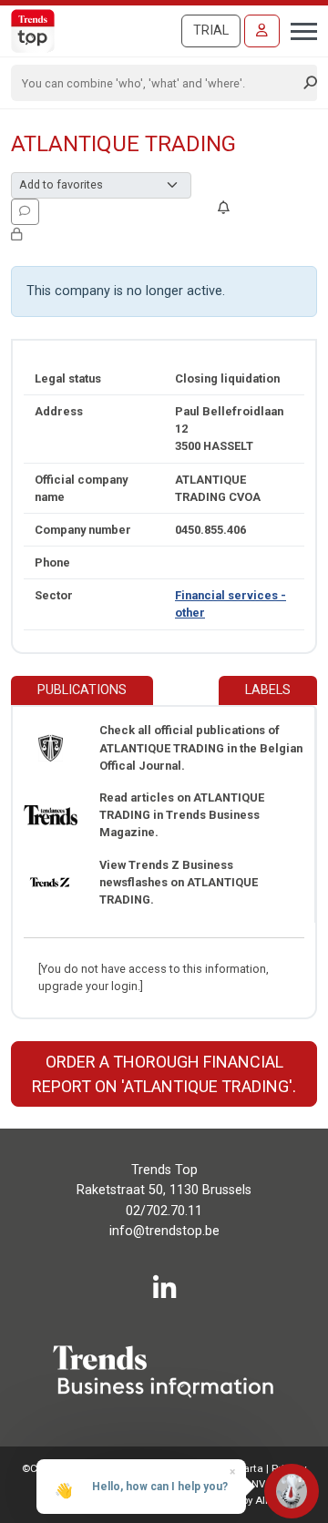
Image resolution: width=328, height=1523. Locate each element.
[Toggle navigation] (298, 29)
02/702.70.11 (164, 1211)
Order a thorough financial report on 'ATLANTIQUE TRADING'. (164, 1074)
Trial (211, 30)
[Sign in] (262, 31)
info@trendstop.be (164, 1231)
